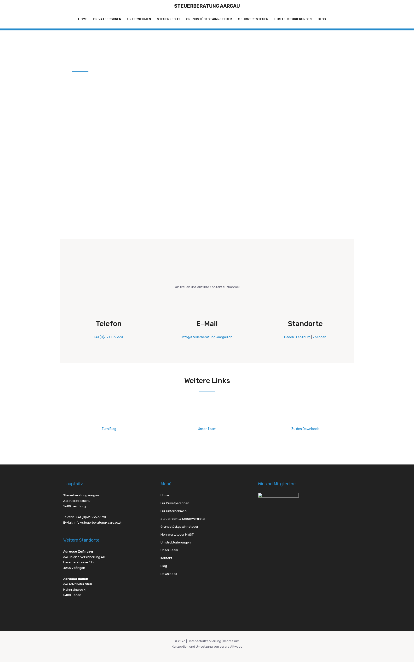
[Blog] (108, 419)
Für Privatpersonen (175, 503)
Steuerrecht (168, 19)
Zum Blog (109, 429)
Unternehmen (139, 19)
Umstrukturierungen (293, 19)
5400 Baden (72, 595)
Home (82, 19)
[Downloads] (305, 419)
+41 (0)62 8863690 (108, 337)
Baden (289, 337)
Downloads (169, 574)
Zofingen (319, 337)
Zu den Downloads (305, 429)
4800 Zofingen (74, 568)
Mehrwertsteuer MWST (177, 534)
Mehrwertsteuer (253, 19)
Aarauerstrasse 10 (77, 501)
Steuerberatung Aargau (207, 6)
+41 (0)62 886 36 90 (91, 517)
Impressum (231, 641)
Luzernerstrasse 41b (78, 562)
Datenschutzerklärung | (205, 641)
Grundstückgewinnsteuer (209, 19)
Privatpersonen (107, 19)
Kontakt (166, 558)
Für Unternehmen (174, 511)
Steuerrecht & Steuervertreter (183, 519)
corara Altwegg (231, 646)
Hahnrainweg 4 (74, 589)
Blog (322, 19)
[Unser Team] (207, 419)
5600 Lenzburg (74, 506)
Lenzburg (303, 337)
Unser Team (207, 429)
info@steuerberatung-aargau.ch (207, 337)
